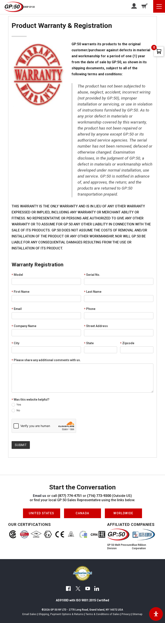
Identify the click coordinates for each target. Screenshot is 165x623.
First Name (20, 292)
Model (17, 275)
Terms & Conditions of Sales (103, 614)
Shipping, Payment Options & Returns (61, 614)
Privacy (126, 614)
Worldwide (123, 511)
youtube (87, 589)
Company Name (24, 326)
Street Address (96, 326)
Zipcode (127, 343)
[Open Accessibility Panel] (156, 614)
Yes (18, 404)
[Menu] (159, 6)
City (15, 343)
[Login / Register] (132, 6)
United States (41, 511)
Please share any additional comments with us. (46, 360)
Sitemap (137, 614)
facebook (68, 589)
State (89, 343)
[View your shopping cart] (143, 6)
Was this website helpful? (30, 400)
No (18, 410)
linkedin (96, 589)
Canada (82, 511)
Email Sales (29, 614)
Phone (89, 309)
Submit (21, 445)
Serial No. (92, 275)
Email (17, 309)
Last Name (92, 292)
